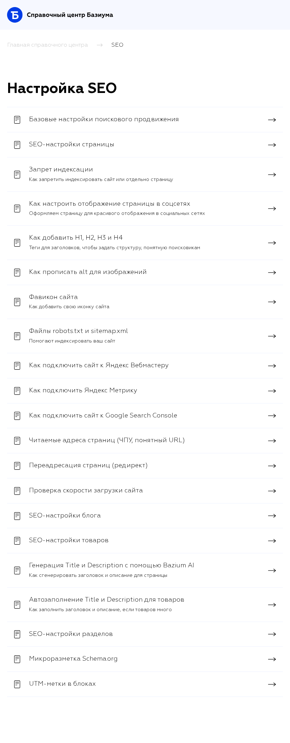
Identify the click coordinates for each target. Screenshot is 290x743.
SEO (117, 44)
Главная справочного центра (47, 44)
